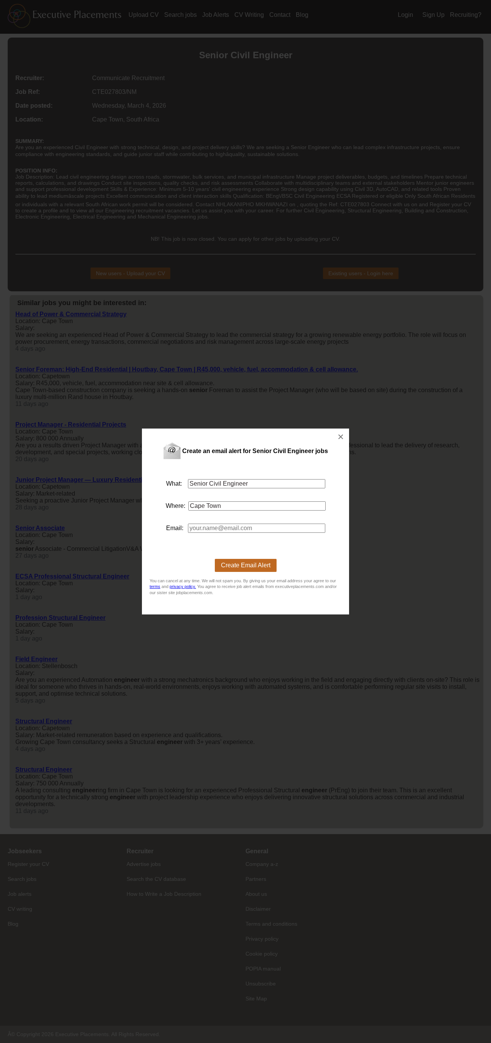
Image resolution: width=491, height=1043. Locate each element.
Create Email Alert (245, 565)
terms (155, 586)
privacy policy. (183, 586)
